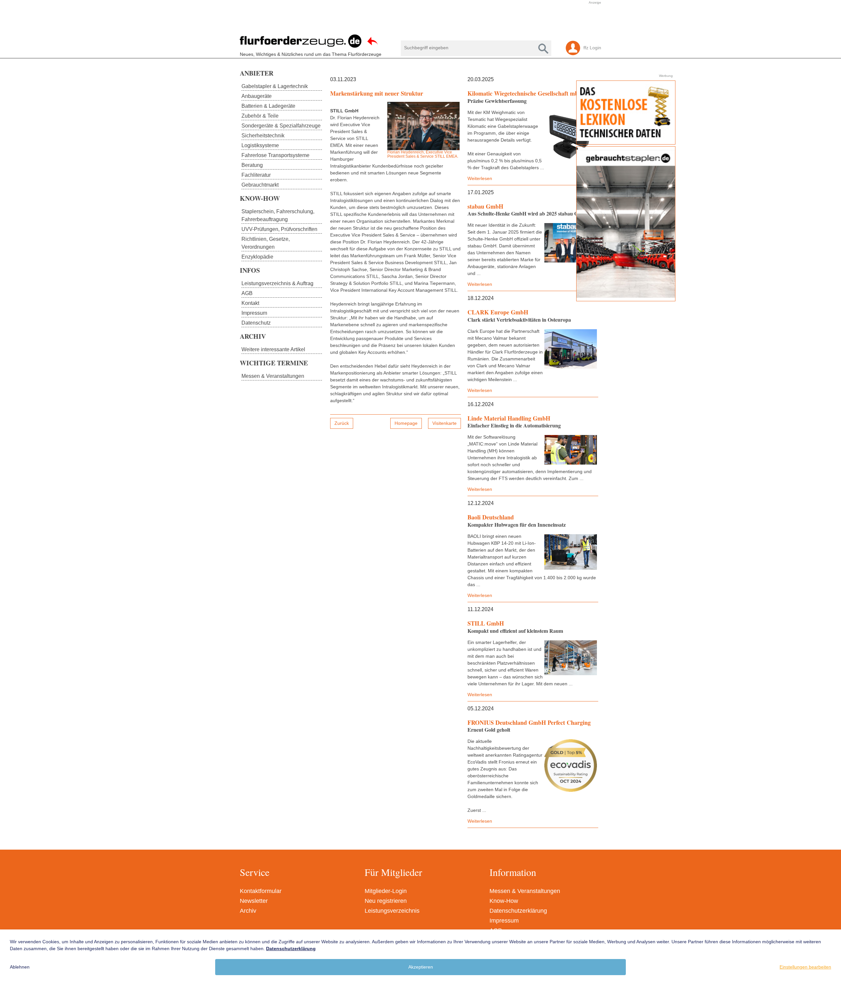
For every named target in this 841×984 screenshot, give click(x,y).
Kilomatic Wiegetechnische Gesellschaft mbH (525, 93)
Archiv (248, 910)
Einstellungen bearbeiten (805, 967)
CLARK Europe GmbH (497, 312)
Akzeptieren (420, 967)
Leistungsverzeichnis (392, 910)
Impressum (504, 920)
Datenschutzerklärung (518, 910)
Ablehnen (20, 967)
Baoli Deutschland (490, 517)
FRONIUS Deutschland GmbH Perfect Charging (529, 722)
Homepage (406, 423)
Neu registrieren (386, 901)
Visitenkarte (444, 423)
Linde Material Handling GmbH (508, 418)
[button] (417, 20)
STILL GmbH (485, 623)
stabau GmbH (485, 206)
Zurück (341, 423)
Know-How (503, 901)
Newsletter (254, 901)
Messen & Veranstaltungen (524, 891)
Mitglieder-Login (386, 891)
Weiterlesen (479, 178)
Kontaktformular (261, 891)
